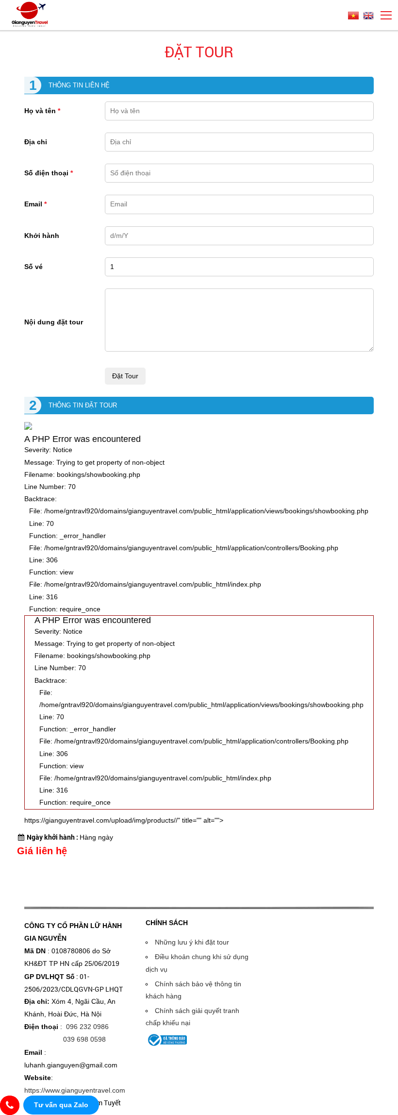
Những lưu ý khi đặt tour (192, 942)
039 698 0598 (84, 1039)
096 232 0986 (87, 1027)
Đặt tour (199, 51)
